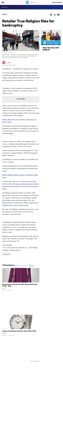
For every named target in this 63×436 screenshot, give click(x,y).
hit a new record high (29, 181)
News (4, 14)
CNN (9, 62)
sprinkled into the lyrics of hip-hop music (15, 205)
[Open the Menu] (2, 2)
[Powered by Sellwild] (37, 361)
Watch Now (56, 2)
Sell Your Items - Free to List (21, 266)
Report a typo (6, 254)
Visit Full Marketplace (32, 265)
